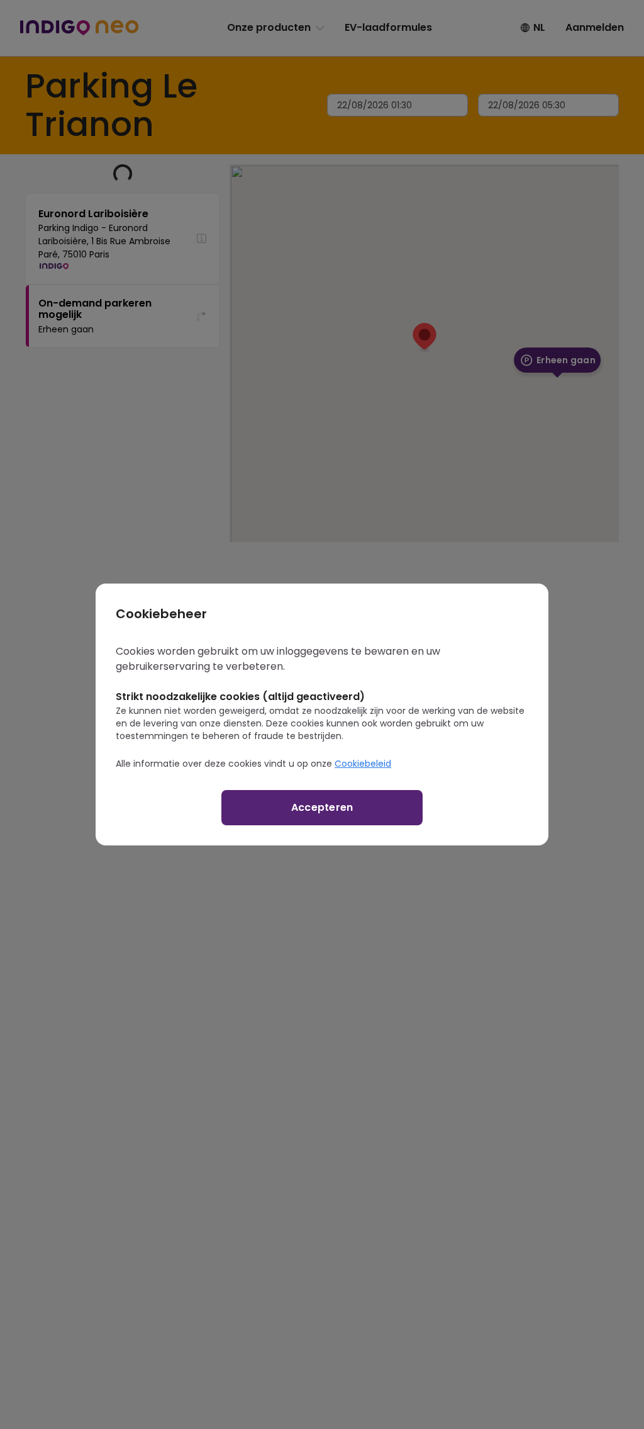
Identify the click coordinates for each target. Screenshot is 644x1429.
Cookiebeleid (363, 763)
